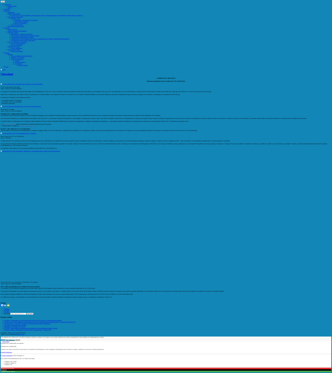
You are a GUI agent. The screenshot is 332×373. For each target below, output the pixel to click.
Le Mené (17, 60)
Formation (7, 28)
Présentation (7, 4)
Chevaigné (7, 74)
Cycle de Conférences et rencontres (17, 42)
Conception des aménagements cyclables (22, 37)
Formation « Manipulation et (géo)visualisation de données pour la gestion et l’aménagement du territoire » (33, 320)
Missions (10, 54)
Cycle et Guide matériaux (18, 43)
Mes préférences (10, 340)
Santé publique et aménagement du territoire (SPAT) (25, 35)
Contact (6, 67)
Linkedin (6, 310)
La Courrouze (18, 63)
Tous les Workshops (16, 48)
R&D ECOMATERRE (14, 14)
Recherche (7, 11)
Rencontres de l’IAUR (14, 49)
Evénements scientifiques (21, 21)
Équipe (9, 7)
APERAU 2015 (15, 18)
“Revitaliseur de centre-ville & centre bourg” (23, 40)
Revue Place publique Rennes (16, 26)
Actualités (7, 9)
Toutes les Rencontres (17, 25)
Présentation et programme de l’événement (26, 20)
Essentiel (3, 352)
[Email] (8, 305)
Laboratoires (11, 12)
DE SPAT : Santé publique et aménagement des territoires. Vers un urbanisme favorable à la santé (30, 328)
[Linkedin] (5, 305)
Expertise (6, 53)
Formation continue (13, 32)
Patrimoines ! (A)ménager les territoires (21, 34)
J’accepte (3, 340)
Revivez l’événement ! (21, 23)
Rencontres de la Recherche (15, 17)
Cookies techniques (6, 355)
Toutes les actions (23, 65)
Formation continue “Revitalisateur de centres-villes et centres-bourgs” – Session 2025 (27, 330)
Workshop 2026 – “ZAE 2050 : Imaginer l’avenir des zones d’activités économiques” (27, 323)
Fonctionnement (12, 6)
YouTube (6, 312)
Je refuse (17, 340)
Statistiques (9, 352)
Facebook (7, 309)
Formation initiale (12, 29)
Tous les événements (16, 45)
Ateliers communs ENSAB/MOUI (17, 31)
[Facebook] (2, 305)
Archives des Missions (17, 59)
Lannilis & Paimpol (20, 62)
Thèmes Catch (20, 334)
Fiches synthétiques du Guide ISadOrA (22, 56)
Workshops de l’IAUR (14, 46)
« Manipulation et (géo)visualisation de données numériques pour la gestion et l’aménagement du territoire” (40, 39)
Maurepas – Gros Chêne (17, 57)
